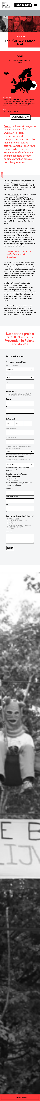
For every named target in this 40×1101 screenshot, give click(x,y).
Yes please (13, 479)
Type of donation (12, 366)
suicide (16, 111)
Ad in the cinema (16, 527)
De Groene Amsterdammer (20, 525)
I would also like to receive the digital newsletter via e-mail (19, 460)
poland (10, 111)
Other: (11, 528)
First (7, 407)
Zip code (8, 511)
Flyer (11, 522)
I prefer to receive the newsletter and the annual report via (19, 447)
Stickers (12, 524)
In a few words (8, 97)
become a (22, 5)
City (7, 504)
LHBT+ (4, 111)
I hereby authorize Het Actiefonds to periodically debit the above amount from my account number (20, 395)
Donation (9, 374)
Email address (11, 428)
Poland (7, 126)
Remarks (9, 532)
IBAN (8, 382)
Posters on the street (18, 520)
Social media (14, 519)
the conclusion (14, 195)
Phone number (11, 437)
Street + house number (12, 496)
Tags (4, 109)
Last (7, 414)
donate (20, 116)
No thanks (13, 480)
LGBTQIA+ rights (20, 36)
